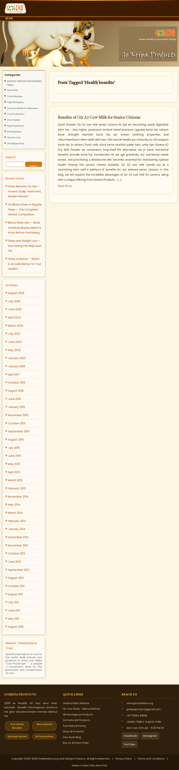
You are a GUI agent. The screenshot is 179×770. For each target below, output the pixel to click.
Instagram (150, 736)
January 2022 (17, 358)
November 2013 (18, 545)
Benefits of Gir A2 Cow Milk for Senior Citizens (99, 117)
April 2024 (14, 317)
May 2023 (14, 350)
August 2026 (16, 293)
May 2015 (14, 464)
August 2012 (16, 578)
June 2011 (14, 610)
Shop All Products (73, 731)
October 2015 (17, 423)
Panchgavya (14, 131)
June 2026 (15, 309)
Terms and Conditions (150, 758)
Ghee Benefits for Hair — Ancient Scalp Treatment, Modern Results (24, 191)
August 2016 (16, 391)
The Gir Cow (14, 137)
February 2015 (17, 488)
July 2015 (14, 448)
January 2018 (16, 366)
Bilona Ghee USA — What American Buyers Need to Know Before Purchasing (24, 227)
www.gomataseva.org (140, 703)
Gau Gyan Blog (72, 737)
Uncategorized (15, 143)
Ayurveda (12, 90)
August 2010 (16, 627)
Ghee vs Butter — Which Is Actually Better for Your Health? (24, 264)
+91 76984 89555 (137, 715)
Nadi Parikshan (15, 125)
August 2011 (15, 594)
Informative (13, 120)
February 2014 (17, 521)
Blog (9, 18)
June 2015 (14, 456)
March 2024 (15, 326)
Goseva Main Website (76, 703)
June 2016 (14, 399)
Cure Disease (14, 96)
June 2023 (15, 342)
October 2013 (16, 553)
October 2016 (16, 382)
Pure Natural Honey (74, 726)
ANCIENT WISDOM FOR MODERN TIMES (24, 83)
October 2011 (16, 586)
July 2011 (13, 602)
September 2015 (19, 431)
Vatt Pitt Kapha (15, 102)
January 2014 (16, 529)
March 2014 (15, 513)
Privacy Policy (123, 758)
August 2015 (16, 439)
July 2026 (14, 301)
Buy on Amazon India (75, 743)
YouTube (129, 744)
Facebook (130, 736)
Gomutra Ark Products (76, 720)
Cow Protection (15, 114)
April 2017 (14, 374)
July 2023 (14, 334)
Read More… (66, 186)
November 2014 (18, 496)
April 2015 (14, 472)
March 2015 (15, 480)
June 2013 (14, 562)
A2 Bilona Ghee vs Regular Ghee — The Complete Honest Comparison (25, 209)
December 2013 (18, 537)
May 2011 (13, 619)
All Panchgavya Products (78, 714)
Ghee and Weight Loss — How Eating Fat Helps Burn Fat (25, 246)
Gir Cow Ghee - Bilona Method (81, 709)
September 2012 (18, 570)
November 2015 (18, 415)
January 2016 (16, 407)
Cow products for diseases (22, 108)
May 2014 (14, 504)
